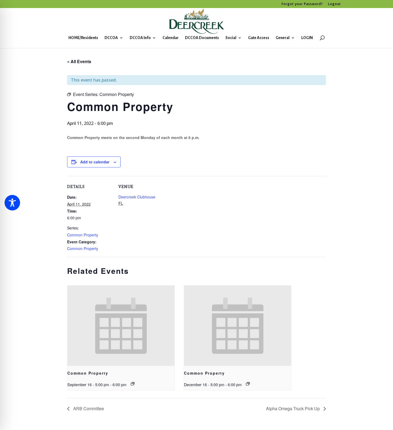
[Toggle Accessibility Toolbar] (12, 202)
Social (230, 38)
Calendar (171, 38)
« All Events (79, 61)
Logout (334, 4)
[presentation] (121, 326)
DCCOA (111, 38)
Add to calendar (94, 161)
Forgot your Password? (302, 4)
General (283, 38)
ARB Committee (88, 408)
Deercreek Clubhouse (136, 196)
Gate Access (258, 38)
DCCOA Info (140, 38)
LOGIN (307, 38)
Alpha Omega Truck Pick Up (293, 408)
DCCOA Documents (202, 38)
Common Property (82, 234)
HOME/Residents (83, 38)
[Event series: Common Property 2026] (132, 383)
